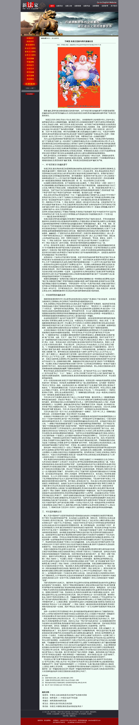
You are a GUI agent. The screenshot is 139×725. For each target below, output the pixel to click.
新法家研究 (55, 38)
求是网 (89, 714)
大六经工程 (45, 712)
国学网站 (53, 712)
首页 (48, 38)
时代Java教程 (84, 712)
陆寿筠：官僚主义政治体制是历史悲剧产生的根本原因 (65, 695)
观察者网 (93, 712)
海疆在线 (72, 716)
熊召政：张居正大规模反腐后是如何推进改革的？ (63, 706)
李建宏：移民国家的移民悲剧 (55, 701)
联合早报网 (75, 712)
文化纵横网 (55, 714)
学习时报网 (82, 714)
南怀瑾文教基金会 (71, 714)
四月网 (63, 714)
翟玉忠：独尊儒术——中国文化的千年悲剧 (60, 698)
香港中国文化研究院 (64, 712)
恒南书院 (65, 716)
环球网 (49, 714)
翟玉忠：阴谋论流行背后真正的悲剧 (57, 703)
